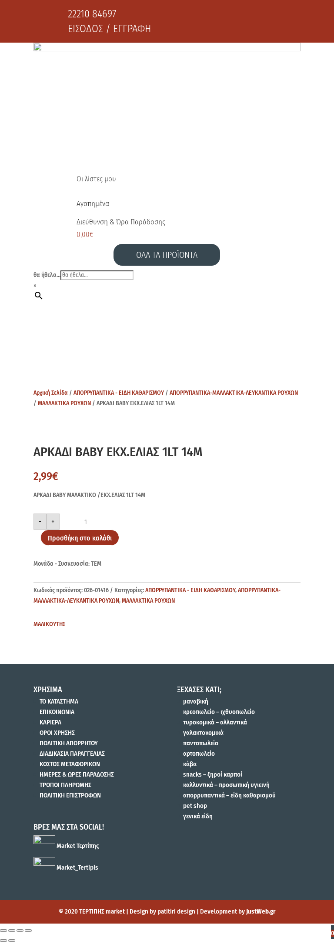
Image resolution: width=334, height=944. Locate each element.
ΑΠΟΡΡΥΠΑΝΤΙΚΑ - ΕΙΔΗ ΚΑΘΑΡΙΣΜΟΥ (118, 393)
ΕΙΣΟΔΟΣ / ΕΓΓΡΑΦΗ (109, 29)
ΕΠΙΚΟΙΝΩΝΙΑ (57, 712)
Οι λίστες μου (96, 178)
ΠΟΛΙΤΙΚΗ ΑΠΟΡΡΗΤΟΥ (69, 743)
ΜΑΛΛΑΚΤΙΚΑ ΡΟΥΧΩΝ (64, 403)
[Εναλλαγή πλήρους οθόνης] (20, 930)
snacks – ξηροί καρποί (212, 774)
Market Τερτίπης (77, 846)
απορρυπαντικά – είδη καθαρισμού (229, 795)
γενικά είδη (198, 816)
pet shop (195, 806)
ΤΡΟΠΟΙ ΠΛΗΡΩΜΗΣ (65, 785)
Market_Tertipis (76, 867)
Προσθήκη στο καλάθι (80, 538)
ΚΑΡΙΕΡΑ (50, 722)
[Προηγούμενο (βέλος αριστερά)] (3, 940)
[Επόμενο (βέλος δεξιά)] (11, 940)
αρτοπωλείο (199, 753)
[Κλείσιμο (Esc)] (3, 930)
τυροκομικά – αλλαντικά (215, 722)
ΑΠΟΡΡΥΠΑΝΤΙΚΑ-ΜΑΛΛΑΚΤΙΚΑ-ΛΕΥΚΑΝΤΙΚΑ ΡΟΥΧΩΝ (234, 393)
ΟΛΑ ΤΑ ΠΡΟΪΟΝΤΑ (166, 255)
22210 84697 (92, 14)
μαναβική (195, 701)
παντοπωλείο (200, 743)
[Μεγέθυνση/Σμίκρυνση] (28, 930)
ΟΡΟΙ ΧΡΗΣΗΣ (57, 733)
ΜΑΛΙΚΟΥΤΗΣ (49, 624)
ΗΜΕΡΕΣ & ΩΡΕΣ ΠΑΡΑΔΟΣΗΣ (77, 774)
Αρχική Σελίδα (50, 393)
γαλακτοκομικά (203, 733)
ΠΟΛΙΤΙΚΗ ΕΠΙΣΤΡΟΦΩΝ (70, 795)
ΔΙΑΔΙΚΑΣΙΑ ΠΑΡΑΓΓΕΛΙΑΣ (72, 753)
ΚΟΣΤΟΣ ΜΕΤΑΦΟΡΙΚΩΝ (70, 764)
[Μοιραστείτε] (11, 930)
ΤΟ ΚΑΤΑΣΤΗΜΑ (59, 701)
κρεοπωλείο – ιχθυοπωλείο (219, 712)
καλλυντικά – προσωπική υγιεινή (226, 785)
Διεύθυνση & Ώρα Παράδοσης (121, 222)
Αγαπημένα (93, 203)
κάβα (190, 764)
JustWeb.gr (260, 911)
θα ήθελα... (46, 275)
